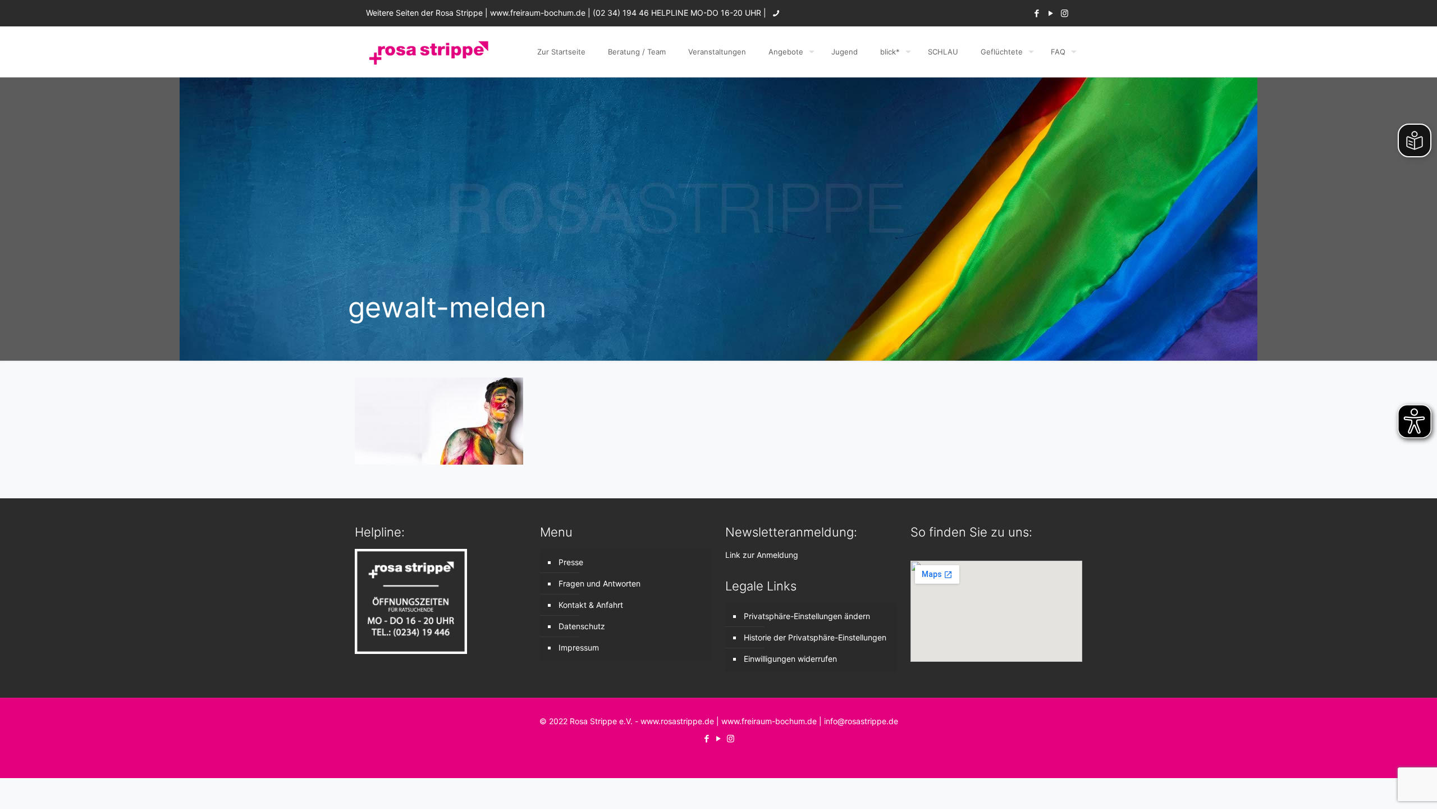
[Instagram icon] (1064, 13)
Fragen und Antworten (599, 583)
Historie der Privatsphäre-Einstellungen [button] (815, 637)
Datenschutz (582, 626)
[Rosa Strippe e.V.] (428, 52)
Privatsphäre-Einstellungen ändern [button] (807, 616)
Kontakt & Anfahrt (591, 605)
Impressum (579, 647)
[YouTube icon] (1050, 13)
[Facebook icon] (1036, 13)
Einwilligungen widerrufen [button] (790, 658)
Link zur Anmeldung (761, 555)
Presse (571, 562)
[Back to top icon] (1383, 786)
